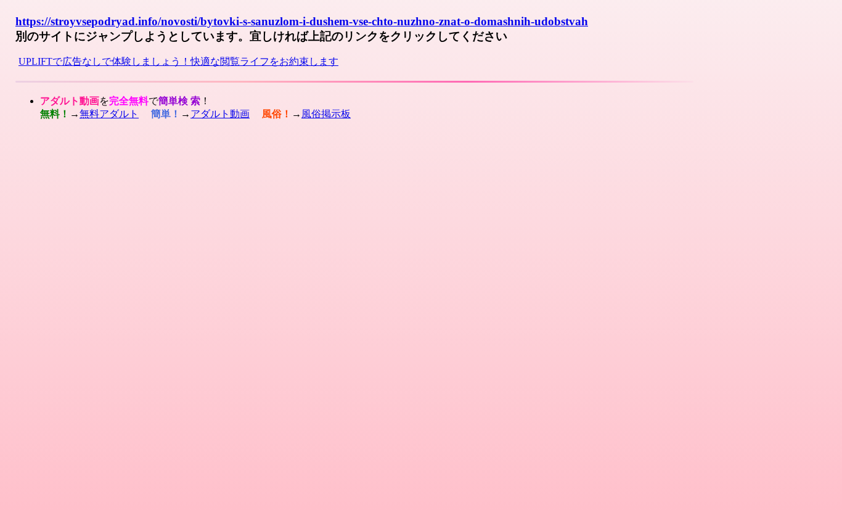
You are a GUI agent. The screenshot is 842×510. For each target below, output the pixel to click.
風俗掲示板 (326, 114)
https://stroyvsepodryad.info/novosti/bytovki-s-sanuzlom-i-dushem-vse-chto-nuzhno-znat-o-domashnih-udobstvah (301, 21)
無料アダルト (109, 114)
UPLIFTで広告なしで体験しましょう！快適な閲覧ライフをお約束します (178, 61)
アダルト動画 (220, 114)
